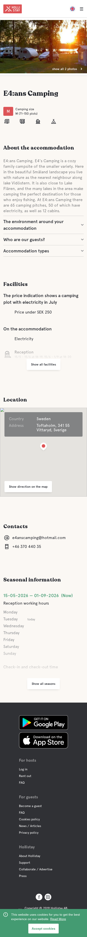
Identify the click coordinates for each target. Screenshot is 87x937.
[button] (43, 447)
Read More (58, 919)
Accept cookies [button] (43, 928)
